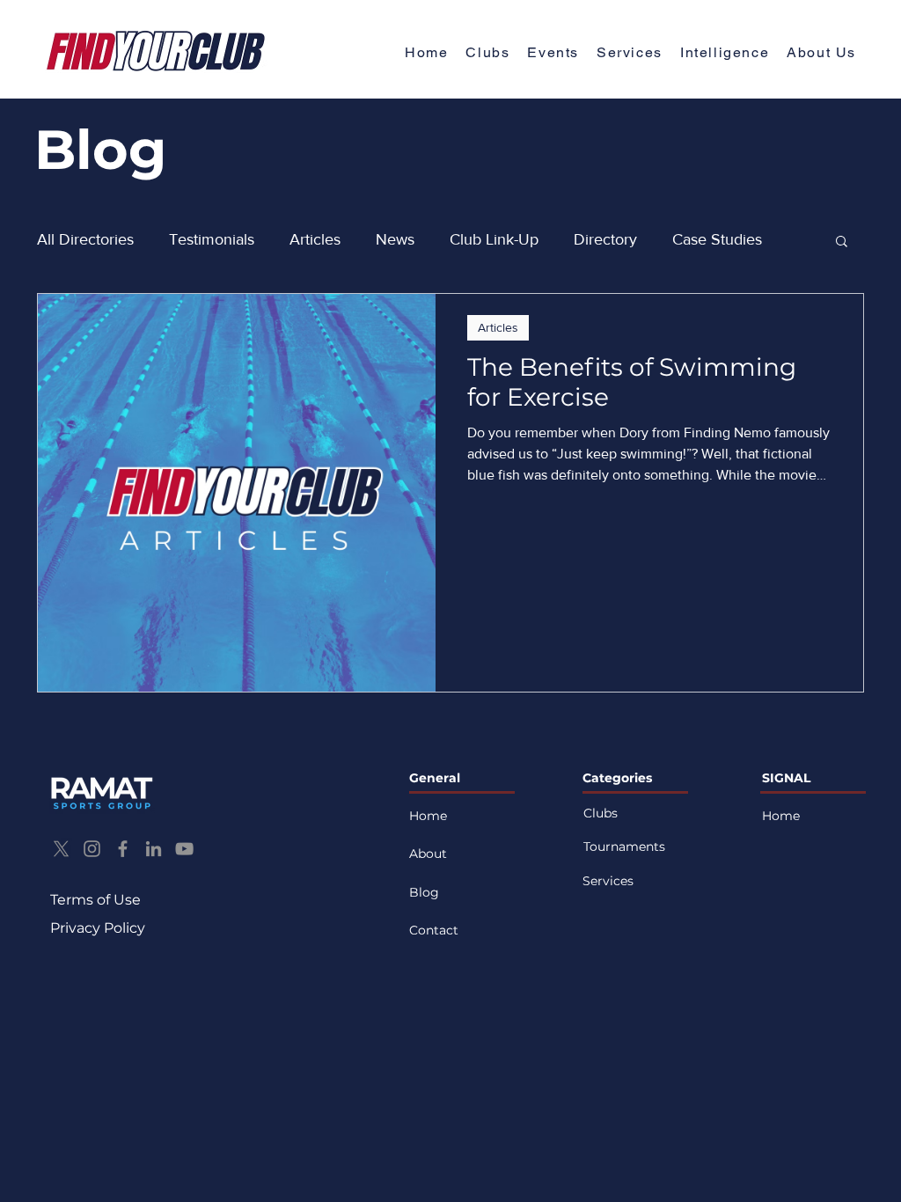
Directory (605, 239)
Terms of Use (95, 899)
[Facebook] (123, 849)
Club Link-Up (494, 239)
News (395, 239)
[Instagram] (92, 849)
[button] (821, 53)
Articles (315, 239)
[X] (61, 849)
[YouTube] (184, 849)
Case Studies (717, 239)
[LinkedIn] (154, 849)
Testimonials (211, 239)
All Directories (85, 239)
